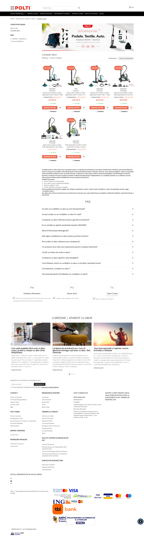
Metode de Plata (47, 421)
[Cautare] (79, 8)
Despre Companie (17, 431)
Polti (76, 89)
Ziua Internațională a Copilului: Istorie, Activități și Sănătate (111, 349)
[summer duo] (88, 37)
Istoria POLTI (14, 435)
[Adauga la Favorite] (60, 107)
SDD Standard (14, 426)
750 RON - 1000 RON (18, 39)
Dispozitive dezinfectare (52, 460)
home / (13, 19)
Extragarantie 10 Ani (16, 418)
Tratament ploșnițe (62, 14)
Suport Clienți (14, 402)
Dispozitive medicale (48, 465)
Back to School (91, 14)
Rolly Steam (45, 402)
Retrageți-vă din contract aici (51, 426)
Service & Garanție (16, 397)
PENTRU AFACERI (46, 14)
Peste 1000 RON (17, 41)
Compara (53, 111)
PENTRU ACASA (33, 14)
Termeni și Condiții (48, 416)
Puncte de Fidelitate (16, 423)
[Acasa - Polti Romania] (20, 8)
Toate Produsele (17, 14)
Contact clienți (14, 404)
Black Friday (45, 407)
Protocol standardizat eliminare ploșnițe (54, 451)
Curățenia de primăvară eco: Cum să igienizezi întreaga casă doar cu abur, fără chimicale (71, 350)
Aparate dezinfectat (48, 467)
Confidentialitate (47, 431)
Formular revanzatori (17, 444)
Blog (102, 14)
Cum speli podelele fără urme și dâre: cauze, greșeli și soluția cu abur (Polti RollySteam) (28, 350)
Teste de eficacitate (48, 444)
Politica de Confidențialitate (50, 387)
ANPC (44, 433)
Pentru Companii (15, 416)
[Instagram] (11, 483)
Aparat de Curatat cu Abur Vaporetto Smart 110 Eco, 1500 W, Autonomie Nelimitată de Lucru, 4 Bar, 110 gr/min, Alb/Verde (76, 94)
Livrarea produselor (48, 423)
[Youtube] (11, 481)
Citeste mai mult (16, 370)
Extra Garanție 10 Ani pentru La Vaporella (23, 421)
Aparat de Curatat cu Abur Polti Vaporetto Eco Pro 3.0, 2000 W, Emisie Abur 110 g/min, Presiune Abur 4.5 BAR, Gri (123, 94)
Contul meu (14, 446)
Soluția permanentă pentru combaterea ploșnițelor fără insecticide (54, 455)
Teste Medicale (46, 470)
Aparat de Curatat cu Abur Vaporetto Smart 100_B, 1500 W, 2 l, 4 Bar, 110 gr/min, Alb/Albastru (52, 94)
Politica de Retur (47, 428)
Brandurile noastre (51, 393)
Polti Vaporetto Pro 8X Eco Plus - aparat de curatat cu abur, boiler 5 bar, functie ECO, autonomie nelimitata (76, 146)
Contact (14, 393)
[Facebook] (11, 478)
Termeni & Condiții (50, 412)
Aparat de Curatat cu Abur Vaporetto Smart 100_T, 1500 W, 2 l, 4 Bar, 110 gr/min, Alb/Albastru (100, 94)
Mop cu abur (14, 28)
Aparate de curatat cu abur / (26, 19)
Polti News (15, 412)
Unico (44, 404)
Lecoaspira (45, 397)
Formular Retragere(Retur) (18, 400)
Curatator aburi (15, 30)
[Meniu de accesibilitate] (140, 521)
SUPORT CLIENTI (77, 14)
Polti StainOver (46, 400)
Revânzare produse (18, 439)
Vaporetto (52, 89)
